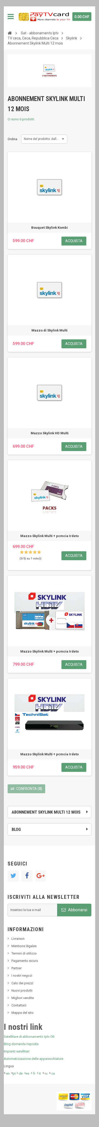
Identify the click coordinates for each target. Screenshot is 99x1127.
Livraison (18, 939)
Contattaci (18, 1005)
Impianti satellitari (16, 1051)
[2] (26, 552)
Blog (16, 829)
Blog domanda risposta (21, 1044)
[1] (22, 552)
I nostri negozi (21, 975)
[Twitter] (13, 876)
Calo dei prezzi (22, 983)
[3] (30, 552)
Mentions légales (24, 946)
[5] (39, 552)
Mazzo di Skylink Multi (49, 330)
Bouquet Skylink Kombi (49, 227)
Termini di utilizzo (24, 953)
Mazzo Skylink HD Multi (50, 433)
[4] (35, 552)
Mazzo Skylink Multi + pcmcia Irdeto (49, 536)
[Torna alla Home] (10, 32)
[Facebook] (26, 876)
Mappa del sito (22, 1013)
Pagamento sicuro (24, 961)
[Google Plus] (40, 876)
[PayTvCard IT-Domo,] (44, 16)
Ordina (12, 139)
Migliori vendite (22, 998)
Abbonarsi (77, 909)
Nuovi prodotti (21, 990)
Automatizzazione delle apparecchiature (33, 1059)
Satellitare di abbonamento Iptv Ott (29, 1036)
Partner (16, 968)
